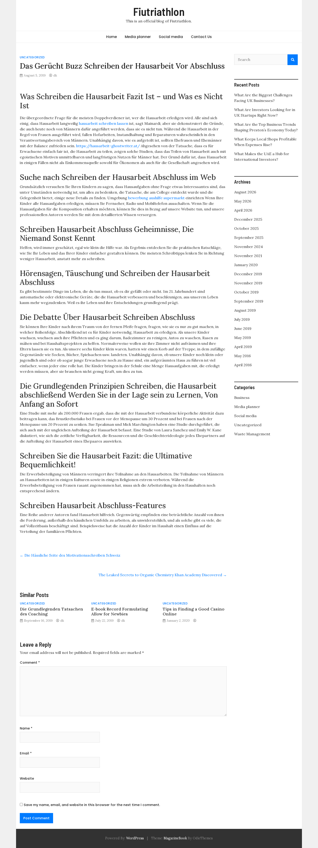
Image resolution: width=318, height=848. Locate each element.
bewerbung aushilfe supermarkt (156, 197)
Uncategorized (32, 57)
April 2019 (243, 346)
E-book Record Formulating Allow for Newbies (119, 611)
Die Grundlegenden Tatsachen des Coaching (51, 611)
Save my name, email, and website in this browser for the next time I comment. (92, 805)
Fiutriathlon (159, 11)
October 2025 (246, 228)
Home (111, 36)
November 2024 (248, 246)
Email (26, 753)
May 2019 (242, 337)
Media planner (138, 36)
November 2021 (248, 255)
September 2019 (248, 301)
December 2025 (248, 219)
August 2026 (245, 192)
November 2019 (248, 283)
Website (27, 778)
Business (242, 397)
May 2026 (242, 201)
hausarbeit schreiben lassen (103, 123)
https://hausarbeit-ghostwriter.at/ (108, 145)
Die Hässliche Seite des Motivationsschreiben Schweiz (70, 555)
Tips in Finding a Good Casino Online (193, 611)
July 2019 (242, 319)
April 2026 (243, 210)
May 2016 (242, 355)
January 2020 (246, 264)
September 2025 (248, 237)
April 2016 (243, 365)
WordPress (135, 838)
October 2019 (246, 292)
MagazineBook (175, 838)
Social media (171, 36)
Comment (30, 662)
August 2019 (245, 310)
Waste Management (252, 434)
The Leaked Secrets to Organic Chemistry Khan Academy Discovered (163, 574)
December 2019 (248, 274)
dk (55, 75)
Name (26, 728)
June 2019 (242, 328)
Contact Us (201, 36)
